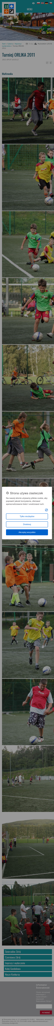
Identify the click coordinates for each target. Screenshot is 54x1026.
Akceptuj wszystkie (27, 532)
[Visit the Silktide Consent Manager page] (46, 510)
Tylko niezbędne (27, 516)
